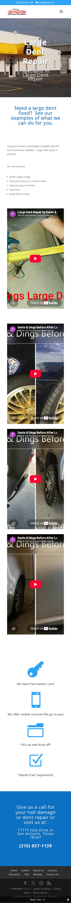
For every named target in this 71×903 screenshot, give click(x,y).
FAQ (26, 874)
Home (13, 870)
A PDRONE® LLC (19, 888)
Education (14, 874)
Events (25, 870)
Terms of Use (40, 892)
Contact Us (52, 874)
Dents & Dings (42, 888)
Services (52, 870)
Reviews (37, 874)
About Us (38, 870)
